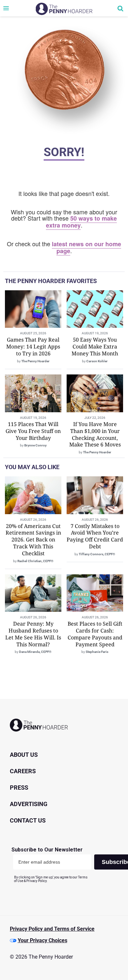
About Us (24, 754)
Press (19, 787)
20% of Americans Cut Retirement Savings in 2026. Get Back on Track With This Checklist (33, 539)
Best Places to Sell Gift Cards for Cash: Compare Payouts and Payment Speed (95, 634)
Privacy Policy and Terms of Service (52, 929)
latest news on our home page (86, 247)
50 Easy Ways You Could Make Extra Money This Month (95, 346)
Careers (23, 771)
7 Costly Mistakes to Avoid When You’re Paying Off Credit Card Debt (95, 536)
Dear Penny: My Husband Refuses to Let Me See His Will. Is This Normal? (33, 634)
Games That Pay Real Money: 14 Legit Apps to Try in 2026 (33, 346)
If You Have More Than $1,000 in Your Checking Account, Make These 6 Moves (95, 434)
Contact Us (28, 820)
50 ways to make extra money (81, 221)
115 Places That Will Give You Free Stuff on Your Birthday (33, 431)
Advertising (28, 804)
